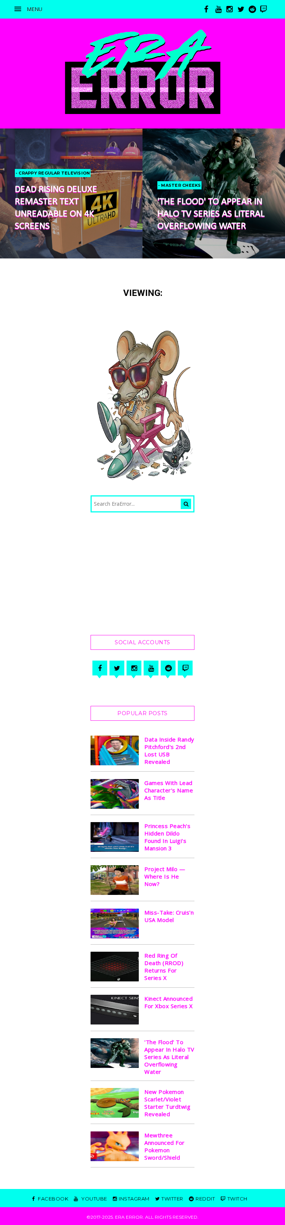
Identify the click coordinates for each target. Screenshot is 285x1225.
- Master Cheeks (41, 185)
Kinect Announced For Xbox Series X (168, 1002)
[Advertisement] (142, 573)
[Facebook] (99, 668)
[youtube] (220, 9)
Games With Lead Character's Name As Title (168, 790)
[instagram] (232, 9)
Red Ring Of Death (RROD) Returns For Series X (163, 966)
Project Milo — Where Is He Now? (164, 876)
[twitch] (265, 9)
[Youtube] (151, 668)
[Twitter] (116, 668)
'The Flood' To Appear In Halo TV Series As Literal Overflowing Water (73, 214)
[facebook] (209, 9)
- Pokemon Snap (183, 173)
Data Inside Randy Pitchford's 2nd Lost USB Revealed (169, 750)
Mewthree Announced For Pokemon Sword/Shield (164, 1146)
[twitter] (243, 9)
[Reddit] (168, 668)
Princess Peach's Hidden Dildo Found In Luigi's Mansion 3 (167, 837)
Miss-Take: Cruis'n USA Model (169, 916)
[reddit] (254, 9)
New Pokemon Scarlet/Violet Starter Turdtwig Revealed (167, 1103)
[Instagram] (134, 668)
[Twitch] (185, 668)
